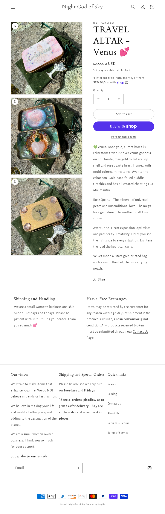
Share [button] (101, 279)
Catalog (112, 394)
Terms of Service (118, 432)
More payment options (123, 136)
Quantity (98, 90)
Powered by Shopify (95, 504)
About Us (113, 413)
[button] (13, 7)
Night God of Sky (77, 504)
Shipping (98, 70)
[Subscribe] (77, 468)
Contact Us (140, 331)
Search (112, 384)
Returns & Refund (119, 423)
